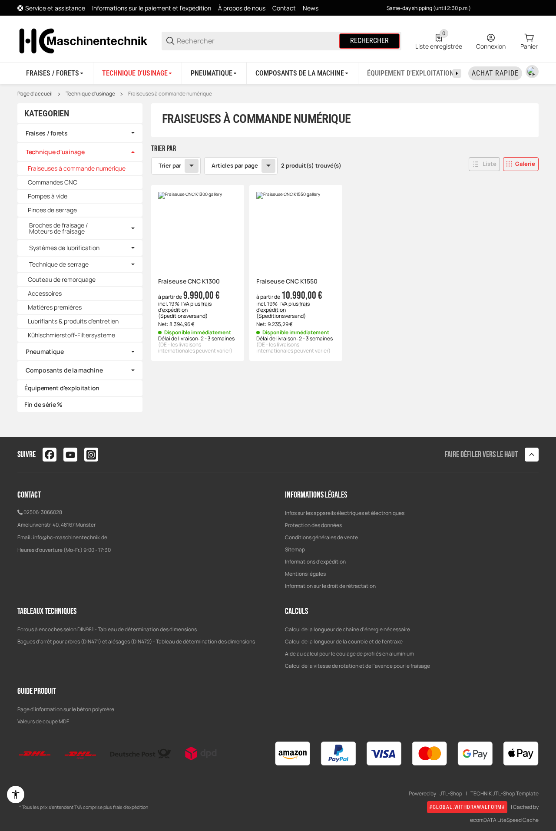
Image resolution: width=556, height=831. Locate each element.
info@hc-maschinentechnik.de (70, 537)
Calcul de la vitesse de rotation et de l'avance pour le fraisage (357, 665)
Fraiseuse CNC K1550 (287, 281)
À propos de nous (241, 8)
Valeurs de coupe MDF (43, 721)
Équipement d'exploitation (61, 388)
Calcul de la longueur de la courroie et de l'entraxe (344, 641)
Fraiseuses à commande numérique (170, 93)
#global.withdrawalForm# (467, 807)
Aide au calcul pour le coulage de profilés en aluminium (349, 653)
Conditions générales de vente (321, 537)
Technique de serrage (59, 264)
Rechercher (369, 40)
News (310, 8)
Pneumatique (45, 351)
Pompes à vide (47, 196)
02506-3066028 (42, 512)
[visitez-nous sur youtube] (70, 455)
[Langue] (532, 71)
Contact (284, 8)
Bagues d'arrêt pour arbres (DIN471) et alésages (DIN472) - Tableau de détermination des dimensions (136, 641)
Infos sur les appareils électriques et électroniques (344, 513)
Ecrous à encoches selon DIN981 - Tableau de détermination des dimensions (107, 629)
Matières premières (55, 307)
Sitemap (295, 549)
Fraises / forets (47, 133)
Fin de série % (43, 404)
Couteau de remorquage (62, 279)
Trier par (170, 165)
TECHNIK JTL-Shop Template (504, 793)
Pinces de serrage (52, 210)
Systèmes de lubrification (64, 248)
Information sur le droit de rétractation (330, 586)
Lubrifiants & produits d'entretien (73, 321)
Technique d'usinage (90, 93)
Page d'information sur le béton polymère (65, 709)
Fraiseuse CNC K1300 (189, 281)
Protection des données (313, 525)
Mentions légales (305, 573)
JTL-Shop (451, 793)
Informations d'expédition (315, 561)
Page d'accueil (35, 93)
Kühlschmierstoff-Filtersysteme (71, 335)
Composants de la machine (64, 370)
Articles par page (235, 165)
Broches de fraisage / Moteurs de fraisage (58, 228)
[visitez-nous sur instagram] (91, 455)
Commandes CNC (52, 182)
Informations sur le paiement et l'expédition (151, 8)
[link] (79, 133)
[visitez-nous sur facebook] (49, 455)
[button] (484, 164)
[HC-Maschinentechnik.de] (82, 40)
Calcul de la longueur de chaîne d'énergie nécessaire (347, 629)
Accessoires (45, 293)
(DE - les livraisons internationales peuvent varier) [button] (195, 347)
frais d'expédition (185, 306)
